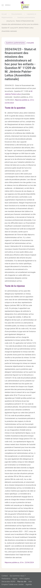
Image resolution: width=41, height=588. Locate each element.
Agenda (29, 584)
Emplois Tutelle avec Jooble (13, 584)
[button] (6, 5)
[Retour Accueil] (24, 5)
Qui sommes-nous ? (18, 576)
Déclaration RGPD (8, 582)
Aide (30, 582)
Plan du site (21, 582)
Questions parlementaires (15, 43)
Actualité (30, 43)
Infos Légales (24, 579)
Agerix (14, 579)
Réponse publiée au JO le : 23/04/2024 (19, 562)
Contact (5, 576)
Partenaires (6, 579)
